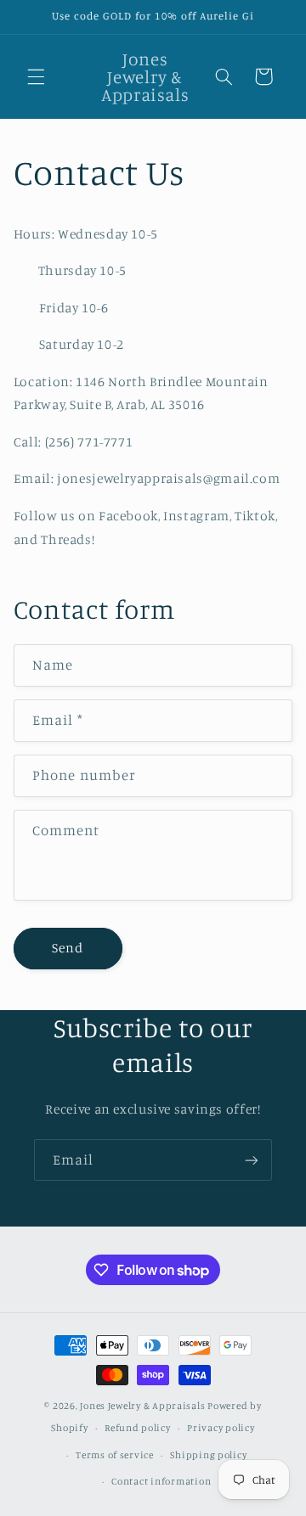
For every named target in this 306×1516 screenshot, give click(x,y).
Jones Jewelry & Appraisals (142, 1406)
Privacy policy (220, 1428)
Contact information (161, 1481)
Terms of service (115, 1455)
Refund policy (138, 1428)
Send (67, 948)
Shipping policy (208, 1455)
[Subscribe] (251, 1160)
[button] (35, 76)
